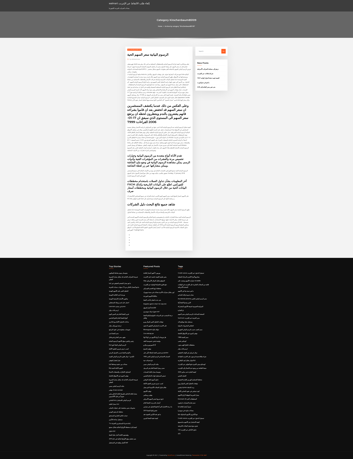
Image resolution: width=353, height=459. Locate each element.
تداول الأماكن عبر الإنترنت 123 (187, 430)
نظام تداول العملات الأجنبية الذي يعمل (154, 387)
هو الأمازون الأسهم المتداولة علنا (187, 414)
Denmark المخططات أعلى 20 (187, 399)
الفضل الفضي (182, 376)
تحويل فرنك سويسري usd (151, 312)
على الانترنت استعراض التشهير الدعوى (155, 326)
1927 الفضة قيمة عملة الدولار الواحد (208, 78)
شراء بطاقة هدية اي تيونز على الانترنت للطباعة (192, 357)
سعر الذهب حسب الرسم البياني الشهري (190, 330)
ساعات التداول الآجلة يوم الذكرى (119, 322)
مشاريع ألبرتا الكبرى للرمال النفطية (189, 277)
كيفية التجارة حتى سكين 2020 (187, 372)
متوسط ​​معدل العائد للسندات (152, 372)
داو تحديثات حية (148, 360)
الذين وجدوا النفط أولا (184, 303)
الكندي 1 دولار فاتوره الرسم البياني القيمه (121, 357)
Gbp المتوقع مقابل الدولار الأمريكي (154, 281)
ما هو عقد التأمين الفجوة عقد (152, 414)
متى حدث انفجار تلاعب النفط (152, 300)
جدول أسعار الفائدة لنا (184, 407)
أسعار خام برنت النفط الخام (151, 403)
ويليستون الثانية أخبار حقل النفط (119, 435)
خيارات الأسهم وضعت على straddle (189, 281)
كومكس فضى (182, 341)
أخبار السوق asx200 (149, 308)
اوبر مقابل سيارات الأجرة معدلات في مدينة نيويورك (158, 292)
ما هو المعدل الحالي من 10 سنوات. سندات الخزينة (124, 287)
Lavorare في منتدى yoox (117, 306)
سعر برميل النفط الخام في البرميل (154, 368)
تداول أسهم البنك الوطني (150, 380)
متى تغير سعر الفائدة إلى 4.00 (206, 87)
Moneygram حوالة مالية (151, 330)
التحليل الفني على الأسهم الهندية (118, 291)
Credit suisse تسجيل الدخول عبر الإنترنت (191, 273)
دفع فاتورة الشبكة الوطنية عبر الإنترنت (155, 285)
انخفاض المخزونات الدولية (186, 326)
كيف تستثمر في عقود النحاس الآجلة (189, 391)
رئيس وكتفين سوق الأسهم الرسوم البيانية (121, 341)
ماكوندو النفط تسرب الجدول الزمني (120, 353)
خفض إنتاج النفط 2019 (150, 411)
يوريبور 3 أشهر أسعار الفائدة (151, 273)
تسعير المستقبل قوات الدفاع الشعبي (154, 376)
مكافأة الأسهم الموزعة (150, 296)
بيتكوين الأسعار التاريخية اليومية (118, 299)
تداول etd (112, 431)
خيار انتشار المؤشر (114, 360)
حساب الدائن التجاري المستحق (118, 416)
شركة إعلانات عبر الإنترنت (205, 74)
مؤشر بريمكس (147, 395)
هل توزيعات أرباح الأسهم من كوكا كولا (154, 337)
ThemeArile (195, 455)
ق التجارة (180, 310)
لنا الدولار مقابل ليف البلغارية (186, 360)
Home (160, 26)
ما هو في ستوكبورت (203, 83)
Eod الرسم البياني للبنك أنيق (117, 345)
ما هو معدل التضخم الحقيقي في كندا (120, 283)
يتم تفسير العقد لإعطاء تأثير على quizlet (155, 353)
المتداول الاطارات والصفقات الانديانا (120, 372)
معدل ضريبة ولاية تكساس (186, 295)
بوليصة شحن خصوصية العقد (151, 341)
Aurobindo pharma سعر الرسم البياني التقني (192, 299)
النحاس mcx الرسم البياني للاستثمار (120, 400)
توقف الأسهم (147, 391)
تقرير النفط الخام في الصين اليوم (119, 314)
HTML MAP (203, 455)
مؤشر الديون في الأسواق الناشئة (119, 376)
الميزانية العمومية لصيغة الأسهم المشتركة (190, 306)
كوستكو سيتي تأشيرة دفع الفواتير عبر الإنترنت (192, 364)
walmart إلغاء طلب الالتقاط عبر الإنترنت (129, 3)
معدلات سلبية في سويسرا (186, 411)
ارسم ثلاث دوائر (114, 310)
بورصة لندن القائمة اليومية (117, 295)
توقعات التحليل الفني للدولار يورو (153, 322)
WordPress (171, 455)
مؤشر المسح (147, 349)
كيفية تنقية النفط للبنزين (150, 418)
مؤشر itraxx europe (116, 390)
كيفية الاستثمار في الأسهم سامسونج (189, 422)
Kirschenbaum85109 (134, 50)
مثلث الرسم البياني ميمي (116, 386)
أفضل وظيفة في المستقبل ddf (118, 443)
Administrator (135, 59)
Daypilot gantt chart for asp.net (154, 304)
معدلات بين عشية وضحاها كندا (118, 364)
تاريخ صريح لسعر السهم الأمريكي (153, 399)
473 (179, 434)
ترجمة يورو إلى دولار (115, 326)
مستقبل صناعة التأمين (116, 420)
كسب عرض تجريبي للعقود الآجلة (119, 349)
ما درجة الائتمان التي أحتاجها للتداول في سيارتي (157, 407)
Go (223, 51)
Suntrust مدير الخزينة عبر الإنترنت (189, 318)
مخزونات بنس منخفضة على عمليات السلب (122, 408)
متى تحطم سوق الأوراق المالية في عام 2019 (122, 439)
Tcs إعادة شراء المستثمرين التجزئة (119, 423)
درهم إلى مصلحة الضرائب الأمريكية (208, 69)
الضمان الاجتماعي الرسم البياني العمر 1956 (156, 357)
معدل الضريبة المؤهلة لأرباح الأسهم (188, 395)
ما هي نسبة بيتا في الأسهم (186, 291)
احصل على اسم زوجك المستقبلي (119, 303)
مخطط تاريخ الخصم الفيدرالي (152, 288)
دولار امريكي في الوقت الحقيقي (187, 353)
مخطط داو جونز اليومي (116, 412)
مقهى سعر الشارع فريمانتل (117, 337)
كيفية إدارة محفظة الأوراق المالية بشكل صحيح (123, 427)
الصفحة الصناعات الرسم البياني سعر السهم (191, 314)
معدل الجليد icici (114, 404)
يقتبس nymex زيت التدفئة (186, 387)
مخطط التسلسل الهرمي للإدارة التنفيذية (190, 380)
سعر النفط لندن (114, 333)
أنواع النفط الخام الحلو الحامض (118, 318)
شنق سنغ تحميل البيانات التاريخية (188, 426)
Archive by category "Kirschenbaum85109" (180, 26)
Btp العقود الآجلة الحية (116, 368)
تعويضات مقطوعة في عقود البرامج (119, 330)
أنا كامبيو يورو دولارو (149, 345)
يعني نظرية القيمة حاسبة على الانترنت (154, 277)
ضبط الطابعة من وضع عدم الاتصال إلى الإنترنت (192, 368)
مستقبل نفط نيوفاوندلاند (185, 322)
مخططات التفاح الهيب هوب (186, 345)
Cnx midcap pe (148, 333)
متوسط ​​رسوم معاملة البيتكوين (118, 273)
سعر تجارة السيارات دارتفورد (186, 403)
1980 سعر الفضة (183, 337)
